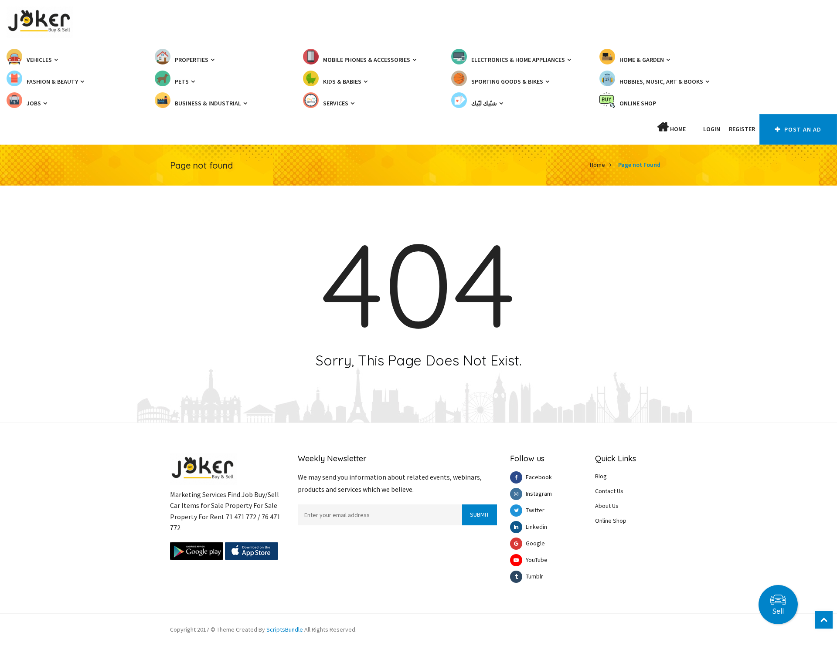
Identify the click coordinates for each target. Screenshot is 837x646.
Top (824, 620)
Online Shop (610, 520)
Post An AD (802, 129)
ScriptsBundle (284, 629)
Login (711, 129)
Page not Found (639, 165)
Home (677, 129)
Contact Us (609, 491)
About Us (607, 506)
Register (742, 129)
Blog (601, 476)
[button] (694, 129)
